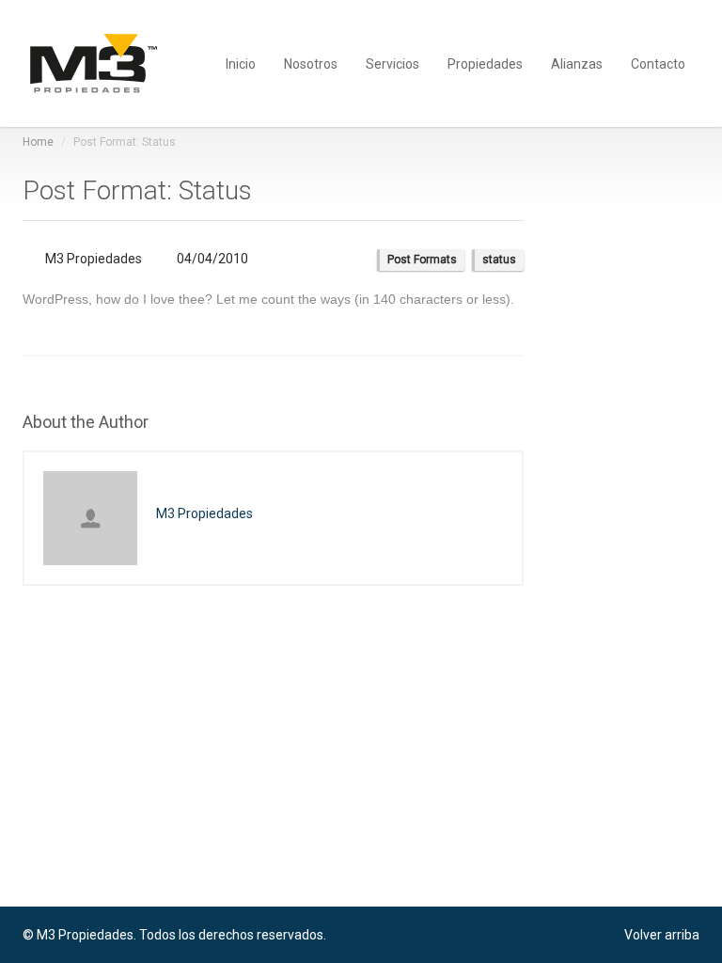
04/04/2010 (211, 258)
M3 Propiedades (93, 258)
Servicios (392, 62)
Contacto (658, 62)
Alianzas (577, 62)
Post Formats (422, 259)
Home (38, 142)
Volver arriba (661, 934)
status (499, 259)
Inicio (241, 62)
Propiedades (485, 62)
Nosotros (310, 62)
